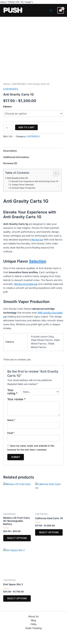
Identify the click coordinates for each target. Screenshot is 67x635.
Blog (33, 620)
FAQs (34, 624)
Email (11, 432)
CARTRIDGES (19, 84)
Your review (16, 399)
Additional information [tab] (16, 157)
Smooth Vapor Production (23, 188)
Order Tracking (33, 628)
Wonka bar (37, 239)
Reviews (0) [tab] (10, 163)
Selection (37, 261)
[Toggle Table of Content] (54, 173)
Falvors (7, 106)
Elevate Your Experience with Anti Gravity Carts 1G (35, 181)
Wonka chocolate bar (26, 284)
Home (6, 84)
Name (11, 420)
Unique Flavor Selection (23, 185)
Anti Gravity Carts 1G (17, 178)
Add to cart (26, 127)
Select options (17, 538)
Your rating (12, 392)
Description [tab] (10, 150)
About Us (33, 616)
